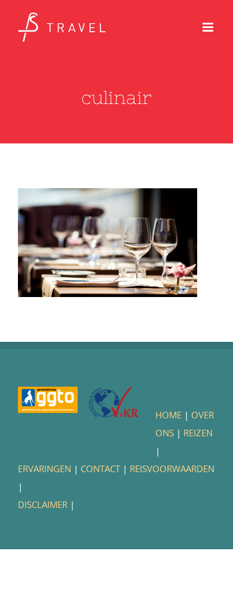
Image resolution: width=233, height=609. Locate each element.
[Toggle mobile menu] (209, 27)
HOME (168, 415)
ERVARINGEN (44, 469)
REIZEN (198, 433)
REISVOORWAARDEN (172, 469)
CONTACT (100, 469)
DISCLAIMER (43, 504)
